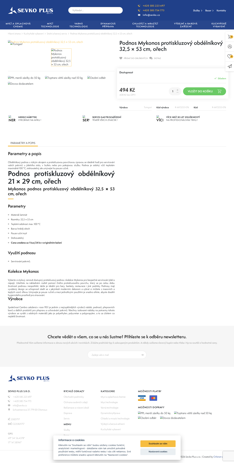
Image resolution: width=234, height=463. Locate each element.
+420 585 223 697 (154, 5)
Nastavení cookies (158, 451)
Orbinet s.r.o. (219, 456)
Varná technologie (109, 407)
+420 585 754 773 (153, 10)
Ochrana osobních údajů (76, 402)
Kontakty (221, 10)
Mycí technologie (109, 402)
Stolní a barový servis (57, 33)
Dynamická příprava (110, 413)
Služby (196, 10)
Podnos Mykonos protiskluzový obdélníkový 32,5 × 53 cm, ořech (101, 33)
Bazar (208, 10)
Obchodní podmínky (74, 396)
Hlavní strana (14, 33)
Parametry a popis (23, 143)
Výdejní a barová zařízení (113, 423)
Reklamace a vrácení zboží (76, 407)
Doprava (68, 413)
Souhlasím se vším (158, 443)
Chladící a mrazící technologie (115, 418)
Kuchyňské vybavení (34, 33)
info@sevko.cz (151, 15)
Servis (67, 418)
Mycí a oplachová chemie (113, 396)
